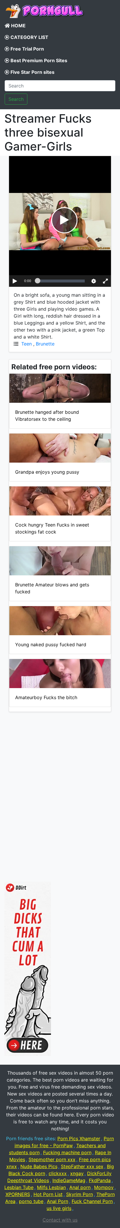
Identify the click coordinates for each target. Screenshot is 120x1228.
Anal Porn (57, 1201)
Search (16, 99)
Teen (26, 344)
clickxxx (58, 1173)
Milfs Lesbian (51, 1187)
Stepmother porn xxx (52, 1159)
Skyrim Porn (79, 1194)
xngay (77, 1173)
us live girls (59, 1208)
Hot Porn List (48, 1194)
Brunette (45, 344)
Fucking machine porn (67, 1152)
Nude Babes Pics (38, 1166)
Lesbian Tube (18, 1187)
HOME (18, 25)
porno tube (31, 1201)
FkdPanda (100, 1180)
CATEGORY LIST (28, 37)
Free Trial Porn (26, 49)
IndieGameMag (68, 1180)
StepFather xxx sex (82, 1166)
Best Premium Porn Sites (38, 60)
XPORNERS (18, 1194)
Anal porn (80, 1187)
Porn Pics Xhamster (78, 1138)
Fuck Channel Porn (92, 1201)
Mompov (104, 1187)
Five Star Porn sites (31, 72)
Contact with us (60, 1220)
